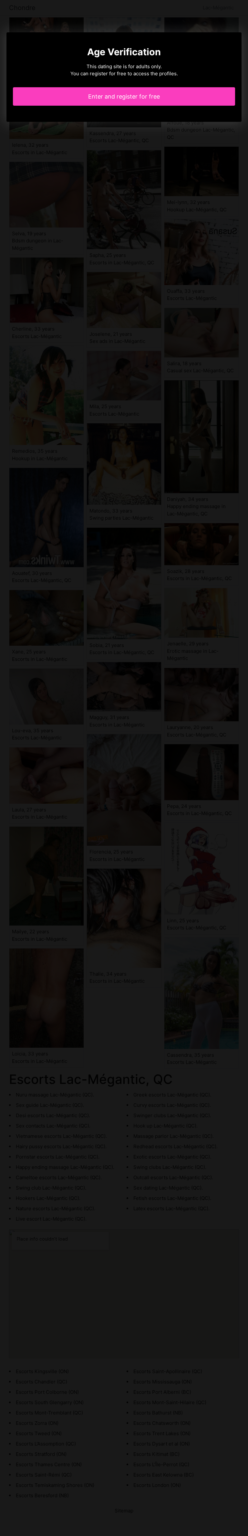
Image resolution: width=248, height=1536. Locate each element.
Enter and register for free (124, 96)
